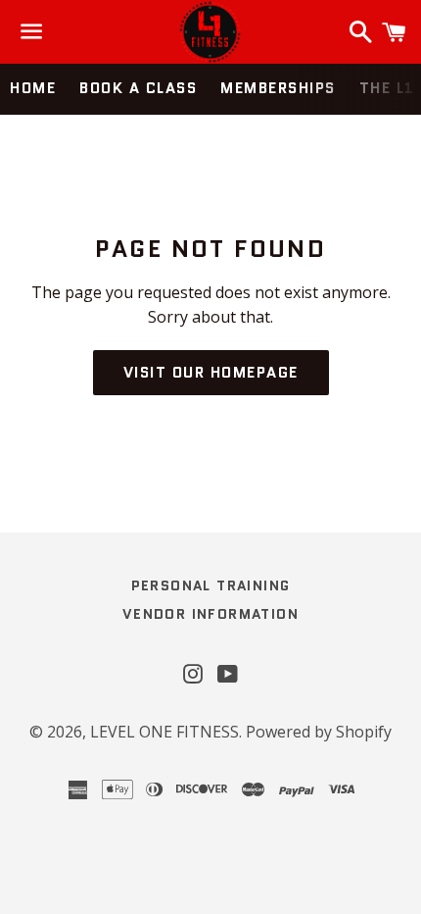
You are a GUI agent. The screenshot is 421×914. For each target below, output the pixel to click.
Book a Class (138, 88)
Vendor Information (210, 614)
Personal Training (211, 585)
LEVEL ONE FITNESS (164, 731)
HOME (33, 88)
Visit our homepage (211, 372)
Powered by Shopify (319, 731)
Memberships (278, 88)
